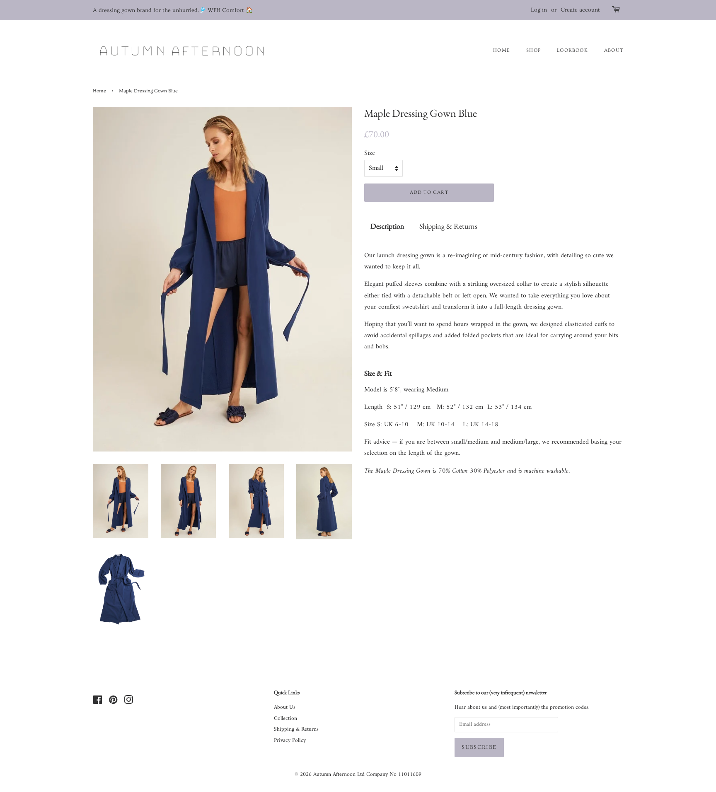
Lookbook (572, 50)
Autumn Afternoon (334, 775)
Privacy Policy (290, 741)
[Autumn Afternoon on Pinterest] (113, 702)
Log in (539, 10)
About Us (284, 707)
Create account (580, 10)
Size (369, 153)
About (613, 50)
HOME (501, 50)
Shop (533, 50)
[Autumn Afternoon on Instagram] (128, 702)
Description (387, 226)
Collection (285, 719)
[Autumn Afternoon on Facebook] (97, 702)
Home (99, 91)
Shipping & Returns (448, 226)
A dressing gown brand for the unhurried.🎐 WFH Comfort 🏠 (173, 10)
